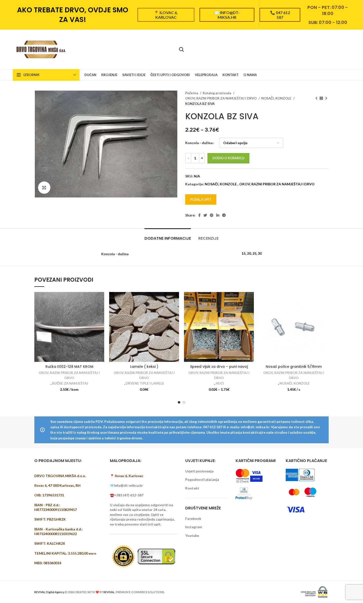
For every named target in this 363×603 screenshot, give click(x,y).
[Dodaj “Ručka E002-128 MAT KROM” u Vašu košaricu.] (100, 300)
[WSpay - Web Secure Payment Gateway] (314, 591)
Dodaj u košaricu (228, 158)
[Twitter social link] (205, 215)
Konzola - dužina (199, 143)
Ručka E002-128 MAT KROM (69, 366)
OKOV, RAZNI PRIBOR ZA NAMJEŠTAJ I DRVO (221, 98)
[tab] (167, 235)
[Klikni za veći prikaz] (44, 187)
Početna (192, 93)
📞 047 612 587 (280, 14)
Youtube (192, 535)
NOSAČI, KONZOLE (276, 98)
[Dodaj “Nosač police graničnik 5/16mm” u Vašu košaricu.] (325, 300)
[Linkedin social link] (218, 215)
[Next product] (326, 98)
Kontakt (192, 488)
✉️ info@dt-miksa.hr (227, 14)
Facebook (193, 518)
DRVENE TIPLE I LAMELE (145, 383)
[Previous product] (316, 98)
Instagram (193, 527)
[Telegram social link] (224, 215)
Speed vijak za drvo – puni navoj (219, 366)
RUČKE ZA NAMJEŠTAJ (70, 383)
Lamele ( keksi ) (144, 366)
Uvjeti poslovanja (199, 471)
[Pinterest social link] (211, 215)
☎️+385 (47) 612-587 (126, 495)
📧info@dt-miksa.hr (126, 485)
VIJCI (220, 383)
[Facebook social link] (199, 215)
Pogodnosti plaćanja (202, 479)
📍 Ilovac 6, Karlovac (166, 14)
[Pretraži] (181, 49)
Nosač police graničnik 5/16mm (294, 366)
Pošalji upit (200, 199)
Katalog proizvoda (217, 93)
